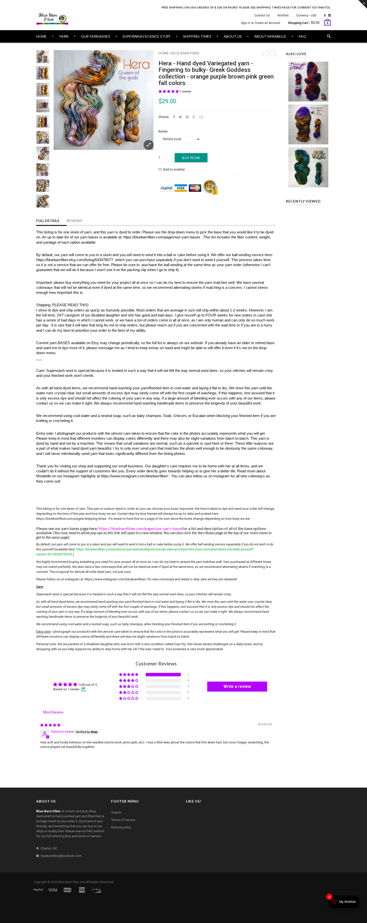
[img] (50, 725)
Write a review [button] (237, 686)
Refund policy (121, 827)
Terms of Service (123, 820)
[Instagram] (329, 15)
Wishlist (283, 15)
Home (164, 53)
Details (309, 182)
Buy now (191, 158)
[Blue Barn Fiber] (52, 19)
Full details (47, 220)
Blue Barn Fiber (185, 53)
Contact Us (262, 15)
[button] (169, 91)
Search (116, 812)
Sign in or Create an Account (260, 23)
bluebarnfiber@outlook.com (61, 856)
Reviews (74, 220)
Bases (163, 131)
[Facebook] (325, 15)
